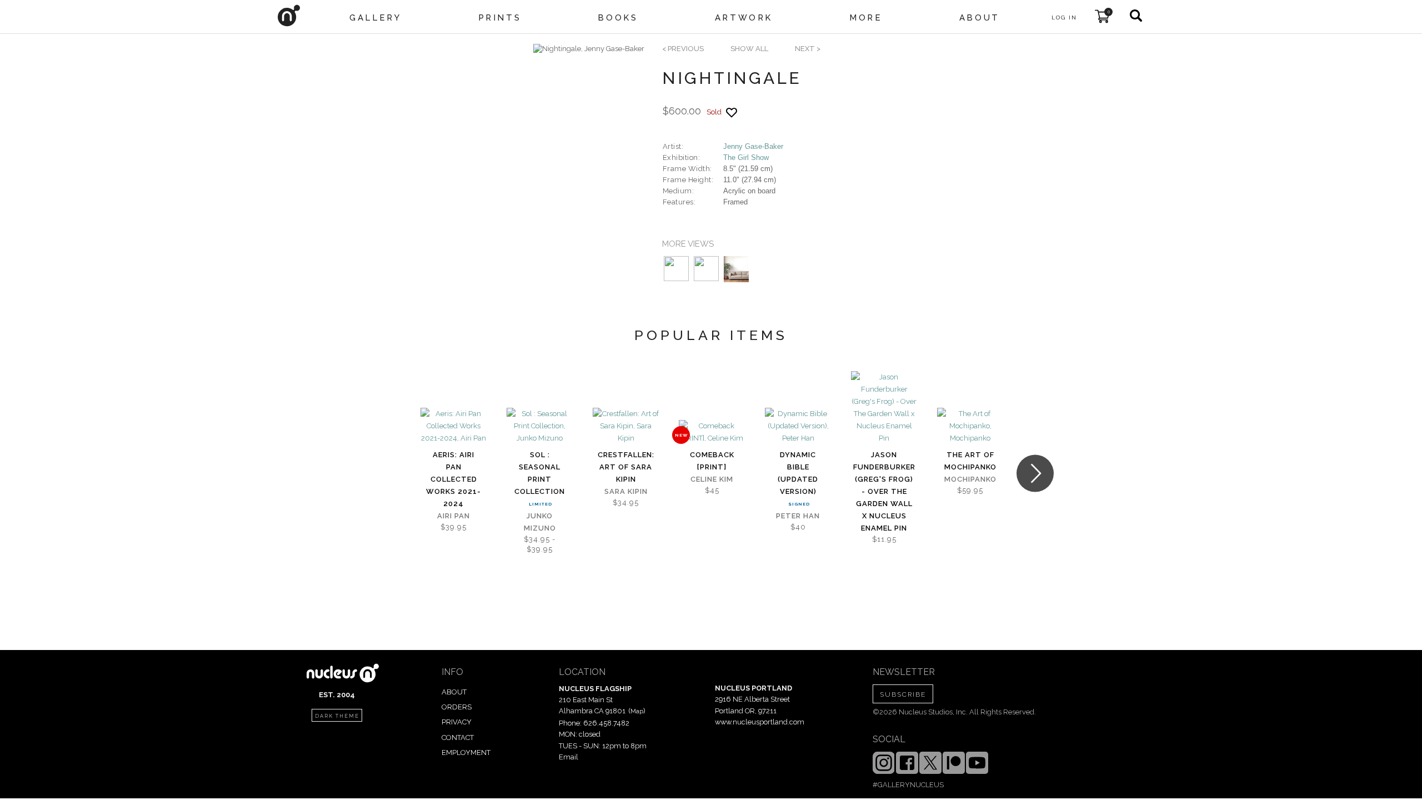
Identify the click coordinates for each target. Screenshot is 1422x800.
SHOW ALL (749, 48)
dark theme (337, 716)
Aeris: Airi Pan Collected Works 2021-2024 (453, 479)
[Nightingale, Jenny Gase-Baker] (588, 49)
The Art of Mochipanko (970, 461)
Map (636, 711)
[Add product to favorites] (731, 112)
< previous (683, 48)
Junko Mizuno (540, 522)
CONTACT (458, 737)
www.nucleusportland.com (759, 722)
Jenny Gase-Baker (753, 146)
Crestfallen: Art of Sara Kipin (626, 467)
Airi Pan (453, 516)
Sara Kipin (626, 491)
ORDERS (457, 707)
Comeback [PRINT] (712, 461)
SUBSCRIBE (903, 694)
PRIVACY (457, 722)
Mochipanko (970, 479)
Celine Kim (711, 479)
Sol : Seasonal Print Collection (539, 473)
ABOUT (454, 692)
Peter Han (798, 516)
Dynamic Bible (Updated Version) (798, 473)
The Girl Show (746, 157)
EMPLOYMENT (466, 752)
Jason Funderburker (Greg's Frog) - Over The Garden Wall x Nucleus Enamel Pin (884, 491)
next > (807, 48)
